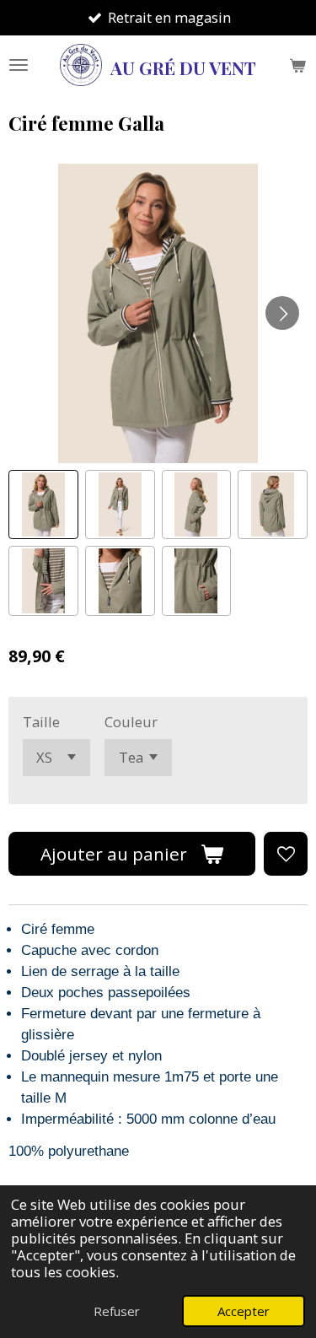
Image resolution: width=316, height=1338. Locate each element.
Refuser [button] (117, 1311)
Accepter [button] (243, 1311)
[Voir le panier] (297, 64)
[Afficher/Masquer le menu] (18, 64)
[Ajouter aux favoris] (286, 854)
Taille (41, 721)
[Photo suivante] (282, 313)
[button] (43, 505)
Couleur (131, 721)
